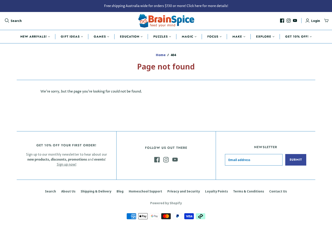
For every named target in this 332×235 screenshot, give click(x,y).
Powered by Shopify (166, 203)
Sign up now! (66, 164)
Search (16, 21)
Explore (263, 36)
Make (237, 36)
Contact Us (278, 191)
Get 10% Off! (297, 36)
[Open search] (7, 20)
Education (129, 36)
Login (315, 21)
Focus (212, 36)
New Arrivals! (33, 36)
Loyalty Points (216, 191)
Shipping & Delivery (96, 191)
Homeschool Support (145, 191)
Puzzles (160, 36)
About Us (68, 191)
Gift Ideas (70, 36)
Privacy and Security (183, 191)
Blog (120, 191)
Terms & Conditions (248, 191)
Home (161, 54)
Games (100, 36)
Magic (187, 36)
